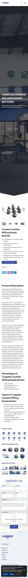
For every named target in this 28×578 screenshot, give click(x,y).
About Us (4, 548)
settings (19, 571)
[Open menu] (24, 3)
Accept (5, 574)
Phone (16, 493)
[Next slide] (23, 209)
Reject (12, 574)
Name (3, 486)
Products (4, 550)
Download (5, 552)
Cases (4, 557)
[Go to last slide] (3, 209)
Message (4, 500)
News (3, 555)
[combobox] (16, 495)
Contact (4, 559)
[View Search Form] (21, 3)
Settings (18, 574)
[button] (4, 223)
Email (3, 493)
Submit (14, 527)
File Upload (4, 512)
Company (17, 486)
